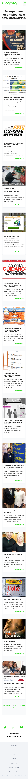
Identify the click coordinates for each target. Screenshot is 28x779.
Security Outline (14, 772)
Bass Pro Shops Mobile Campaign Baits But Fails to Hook (13, 54)
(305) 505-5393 (14, 733)
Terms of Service (14, 767)
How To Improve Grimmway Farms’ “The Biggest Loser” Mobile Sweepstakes (12, 330)
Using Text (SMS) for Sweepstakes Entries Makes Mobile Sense (12, 375)
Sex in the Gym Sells (10, 641)
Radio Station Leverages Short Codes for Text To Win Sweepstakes (14, 145)
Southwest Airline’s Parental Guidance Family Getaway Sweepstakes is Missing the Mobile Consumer (13, 284)
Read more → (19, 68)
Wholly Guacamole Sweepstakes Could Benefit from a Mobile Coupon (12, 236)
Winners (14, 758)
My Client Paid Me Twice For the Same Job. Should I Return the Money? (14, 467)
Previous (6, 705)
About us (14, 745)
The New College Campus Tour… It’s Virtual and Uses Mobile (14, 684)
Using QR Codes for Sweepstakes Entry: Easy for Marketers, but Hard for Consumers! (13, 191)
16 (16, 705)
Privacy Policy (14, 763)
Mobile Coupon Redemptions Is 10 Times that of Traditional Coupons (13, 422)
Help (14, 754)
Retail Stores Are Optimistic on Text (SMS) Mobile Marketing (14, 98)
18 (21, 705)
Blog (14, 750)
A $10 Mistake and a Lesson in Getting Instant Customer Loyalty (13, 556)
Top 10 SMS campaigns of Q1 (12, 599)
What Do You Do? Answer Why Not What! (13, 511)
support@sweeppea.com (14, 736)
